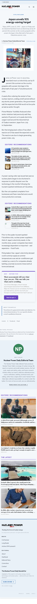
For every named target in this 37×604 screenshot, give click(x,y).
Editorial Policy (6, 560)
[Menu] (33, 7)
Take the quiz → (11, 297)
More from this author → (18, 384)
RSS (11, 586)
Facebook (12, 321)
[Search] (29, 6)
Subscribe (6, 2)
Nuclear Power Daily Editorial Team (14, 41)
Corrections (5, 563)
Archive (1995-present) (8, 546)
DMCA (33, 593)
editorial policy (31, 381)
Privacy (21, 593)
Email (18, 321)
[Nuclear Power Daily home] (11, 7)
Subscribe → (8, 582)
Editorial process (31, 41)
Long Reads (5, 543)
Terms (28, 593)
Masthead (5, 557)
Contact (4, 566)
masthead (10, 336)
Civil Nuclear (5, 540)
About (4, 554)
